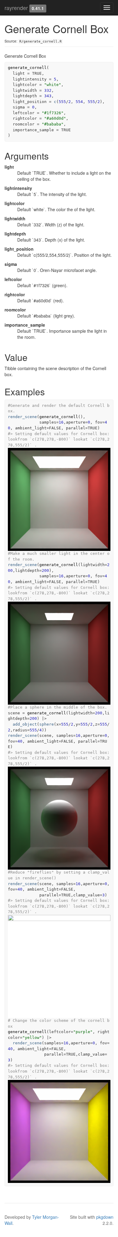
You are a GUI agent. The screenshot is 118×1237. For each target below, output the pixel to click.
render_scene (22, 416)
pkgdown (104, 1217)
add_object (25, 724)
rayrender (16, 8)
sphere (46, 724)
